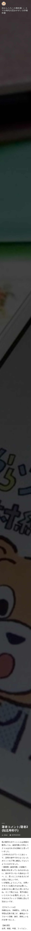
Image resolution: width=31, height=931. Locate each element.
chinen (6, 835)
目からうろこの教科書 (12, 8)
